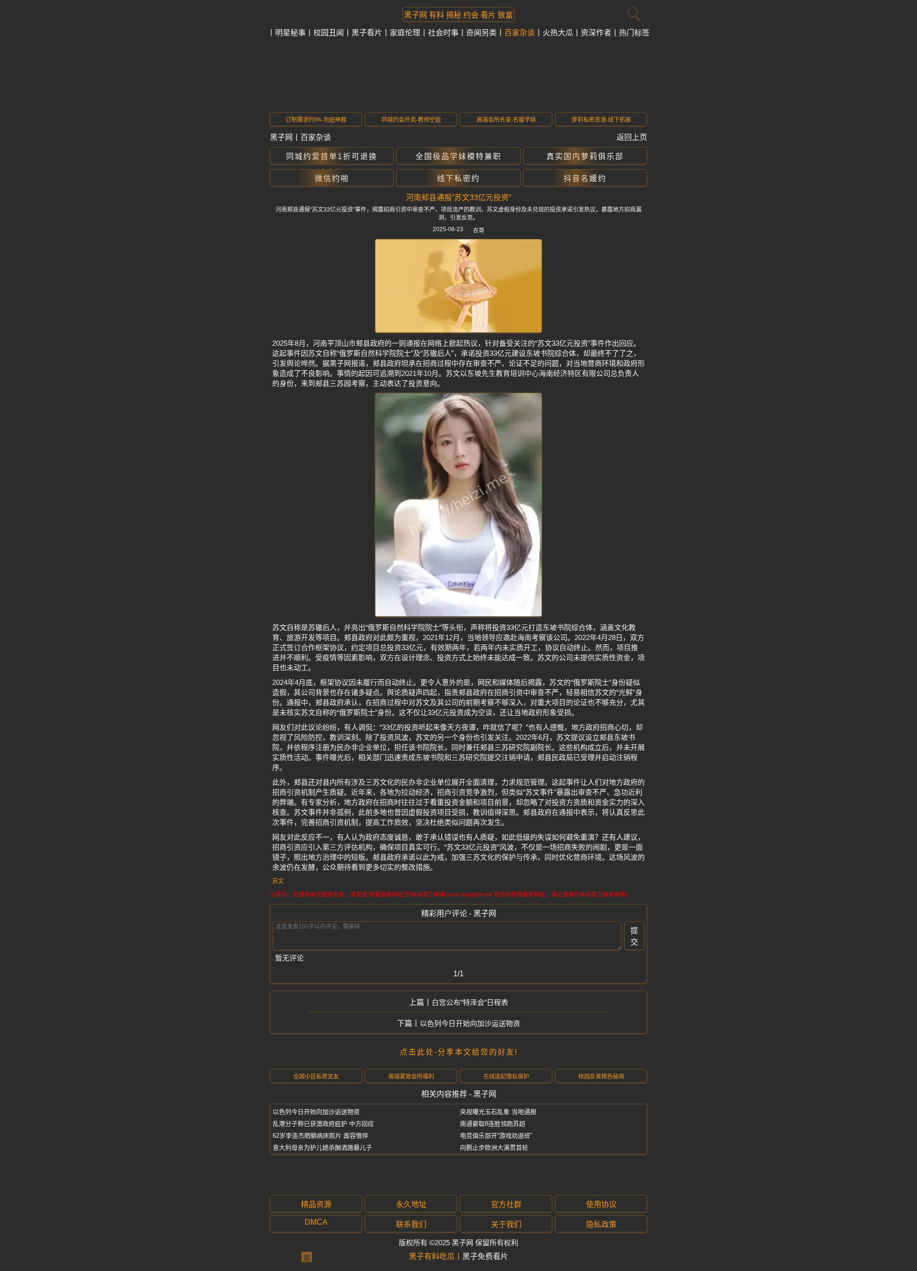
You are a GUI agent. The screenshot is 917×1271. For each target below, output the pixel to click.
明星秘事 (290, 33)
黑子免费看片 (485, 1256)
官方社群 (506, 1204)
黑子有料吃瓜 (432, 1256)
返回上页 (632, 137)
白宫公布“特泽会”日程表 (470, 1002)
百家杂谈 (519, 33)
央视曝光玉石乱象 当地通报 (498, 1111)
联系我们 (411, 1224)
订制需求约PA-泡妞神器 (316, 120)
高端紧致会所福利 (411, 1076)
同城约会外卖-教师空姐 (411, 120)
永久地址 (411, 1204)
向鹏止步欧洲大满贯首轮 (494, 1147)
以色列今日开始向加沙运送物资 (470, 1023)
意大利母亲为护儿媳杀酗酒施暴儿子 (322, 1147)
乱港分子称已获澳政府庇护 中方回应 (323, 1123)
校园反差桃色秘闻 (601, 1076)
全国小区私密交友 (316, 1076)
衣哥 (478, 230)
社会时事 (443, 33)
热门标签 (634, 33)
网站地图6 (325, 1242)
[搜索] (633, 12)
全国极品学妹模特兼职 (458, 156)
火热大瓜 (558, 33)
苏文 (278, 881)
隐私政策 (601, 1224)
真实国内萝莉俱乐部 (585, 156)
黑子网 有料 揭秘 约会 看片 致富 (458, 15)
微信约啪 (332, 178)
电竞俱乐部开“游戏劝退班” (496, 1135)
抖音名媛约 (585, 178)
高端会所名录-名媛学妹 (506, 120)
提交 (634, 936)
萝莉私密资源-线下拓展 (601, 120)
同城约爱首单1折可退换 (331, 156)
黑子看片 (367, 33)
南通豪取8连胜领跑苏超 (492, 1123)
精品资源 (316, 1204)
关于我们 (506, 1224)
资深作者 (596, 33)
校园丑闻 (328, 33)
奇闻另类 (481, 33)
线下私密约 (458, 178)
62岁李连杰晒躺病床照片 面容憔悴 (320, 1135)
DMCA (316, 1222)
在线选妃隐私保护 (506, 1076)
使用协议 (601, 1204)
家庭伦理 (405, 33)
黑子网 (281, 137)
